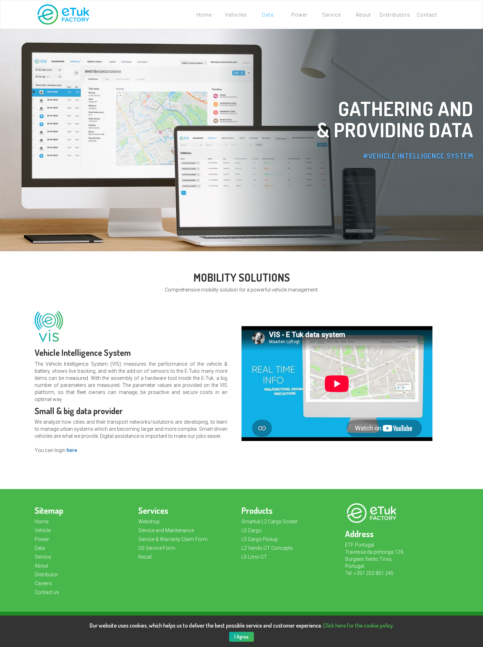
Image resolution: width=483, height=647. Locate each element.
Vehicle (43, 530)
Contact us (47, 592)
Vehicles (236, 15)
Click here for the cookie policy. (358, 625)
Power (299, 15)
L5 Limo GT (254, 557)
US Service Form (156, 548)
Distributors (395, 15)
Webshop (149, 521)
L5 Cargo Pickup (260, 539)
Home (204, 15)
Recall (145, 557)
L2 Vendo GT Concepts (267, 548)
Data (268, 15)
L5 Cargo (252, 530)
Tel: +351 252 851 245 (369, 573)
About (363, 15)
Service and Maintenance (166, 530)
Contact (427, 15)
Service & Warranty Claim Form (173, 539)
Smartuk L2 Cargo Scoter (270, 521)
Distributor (46, 574)
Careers (43, 583)
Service (331, 15)
